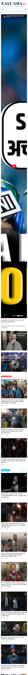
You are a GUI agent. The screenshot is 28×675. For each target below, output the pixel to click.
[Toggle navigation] (3, 10)
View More (24, 470)
